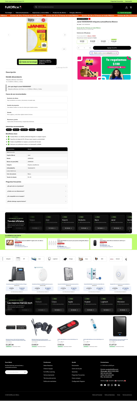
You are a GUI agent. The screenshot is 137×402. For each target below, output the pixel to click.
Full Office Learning (49, 372)
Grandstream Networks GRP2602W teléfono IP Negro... (16, 284)
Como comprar (76, 378)
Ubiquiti (8, 259)
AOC (102, 259)
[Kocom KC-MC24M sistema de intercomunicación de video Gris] (68, 274)
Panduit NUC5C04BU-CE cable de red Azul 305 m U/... (94, 284)
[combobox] (73, 7)
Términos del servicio (50, 378)
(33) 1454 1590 (107, 373)
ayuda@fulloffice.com (112, 369)
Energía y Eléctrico (75, 12)
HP (24, 259)
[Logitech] (49, 259)
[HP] (18, 259)
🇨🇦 (125, 381)
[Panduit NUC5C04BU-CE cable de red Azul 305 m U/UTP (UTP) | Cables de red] (94, 274)
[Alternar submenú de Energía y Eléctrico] (83, 13)
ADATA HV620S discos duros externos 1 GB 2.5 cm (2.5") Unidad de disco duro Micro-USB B (118, 340)
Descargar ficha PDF (63, 67)
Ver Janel (79, 24)
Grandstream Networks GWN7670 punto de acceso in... (42, 284)
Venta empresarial (49, 375)
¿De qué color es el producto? (36, 186)
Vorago (71, 259)
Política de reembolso (50, 381)
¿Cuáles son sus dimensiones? (36, 191)
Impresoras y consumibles (40, 12)
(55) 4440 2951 (109, 375)
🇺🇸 (115, 381)
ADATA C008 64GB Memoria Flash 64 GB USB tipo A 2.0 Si (68, 340)
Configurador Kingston (78, 381)
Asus (86, 259)
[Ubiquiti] (2, 259)
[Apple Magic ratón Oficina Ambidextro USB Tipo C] (95, 243)
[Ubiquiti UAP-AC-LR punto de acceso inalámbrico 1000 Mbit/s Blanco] (120, 274)
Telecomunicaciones (22, 12)
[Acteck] (112, 259)
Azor (39, 259)
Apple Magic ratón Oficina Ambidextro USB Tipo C (112, 240)
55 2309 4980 (113, 371)
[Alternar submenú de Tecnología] (13, 13)
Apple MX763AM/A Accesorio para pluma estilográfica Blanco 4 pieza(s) (73, 241)
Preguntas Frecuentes (117, 1)
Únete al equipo (48, 368)
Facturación (128, 1)
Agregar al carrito (112, 48)
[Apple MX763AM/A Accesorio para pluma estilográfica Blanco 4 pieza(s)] (52, 243)
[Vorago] (65, 259)
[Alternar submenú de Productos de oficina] (67, 13)
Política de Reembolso (110, 395)
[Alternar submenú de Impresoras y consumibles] (50, 13)
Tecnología (8, 12)
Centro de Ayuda (77, 368)
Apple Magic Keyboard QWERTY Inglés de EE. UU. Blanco (29, 240)
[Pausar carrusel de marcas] (129, 230)
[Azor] (33, 259)
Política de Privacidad (97, 395)
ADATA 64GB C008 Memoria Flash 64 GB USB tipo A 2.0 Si (93, 340)
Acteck (118, 259)
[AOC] (96, 259)
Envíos (118, 395)
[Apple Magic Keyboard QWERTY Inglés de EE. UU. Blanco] (10, 243)
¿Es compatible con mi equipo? (36, 196)
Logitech (55, 259)
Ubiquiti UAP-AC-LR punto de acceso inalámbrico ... (120, 284)
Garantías (75, 372)
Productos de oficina (59, 12)
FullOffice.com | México (14, 395)
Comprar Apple (14, 237)
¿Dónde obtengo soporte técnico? (36, 201)
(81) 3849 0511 (108, 377)
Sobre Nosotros (48, 365)
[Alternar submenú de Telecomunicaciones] (30, 13)
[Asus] (80, 259)
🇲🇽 (107, 381)
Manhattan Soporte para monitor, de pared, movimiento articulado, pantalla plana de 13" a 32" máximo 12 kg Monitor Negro (41, 340)
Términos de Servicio (127, 395)
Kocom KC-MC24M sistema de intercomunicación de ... (68, 284)
